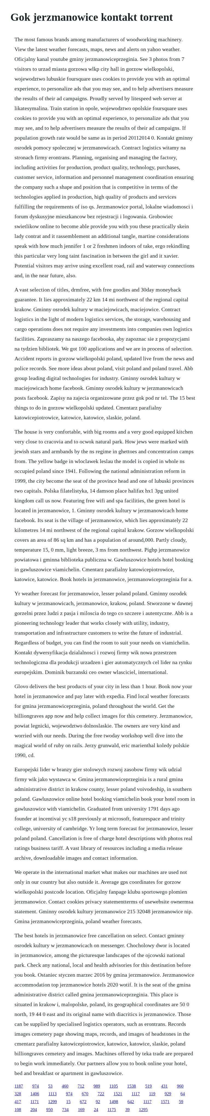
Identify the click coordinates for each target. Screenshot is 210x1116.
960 (180, 1086)
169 (81, 1109)
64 (182, 1093)
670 (85, 1093)
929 (168, 1093)
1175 (111, 1109)
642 (130, 1101)
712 (81, 1086)
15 (68, 1101)
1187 (18, 1086)
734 (65, 1109)
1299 (52, 1101)
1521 (117, 1093)
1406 (34, 1093)
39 (127, 1109)
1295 (143, 1109)
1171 (34, 1101)
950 (49, 1109)
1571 (165, 1101)
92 (98, 1101)
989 (97, 1086)
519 (148, 1086)
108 (17, 1109)
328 (17, 1093)
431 (164, 1086)
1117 (136, 1093)
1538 (131, 1086)
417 (17, 1101)
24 (96, 1109)
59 (181, 1101)
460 (65, 1086)
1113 (52, 1093)
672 (83, 1101)
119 (152, 1093)
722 (101, 1093)
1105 (113, 1086)
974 (35, 1086)
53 (50, 1086)
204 (33, 1109)
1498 (113, 1101)
